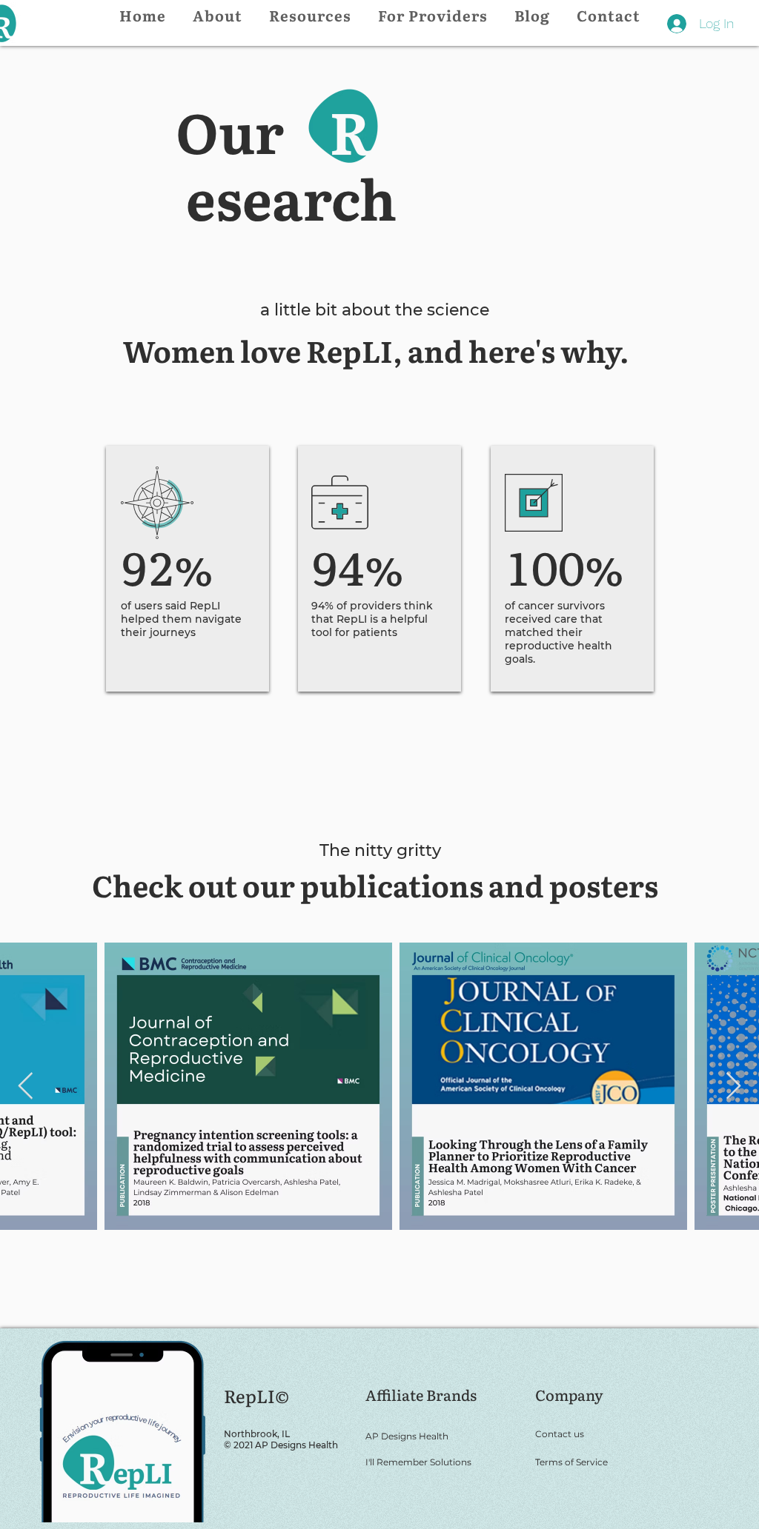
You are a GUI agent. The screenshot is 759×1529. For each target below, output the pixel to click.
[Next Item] (733, 1086)
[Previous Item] (25, 1086)
